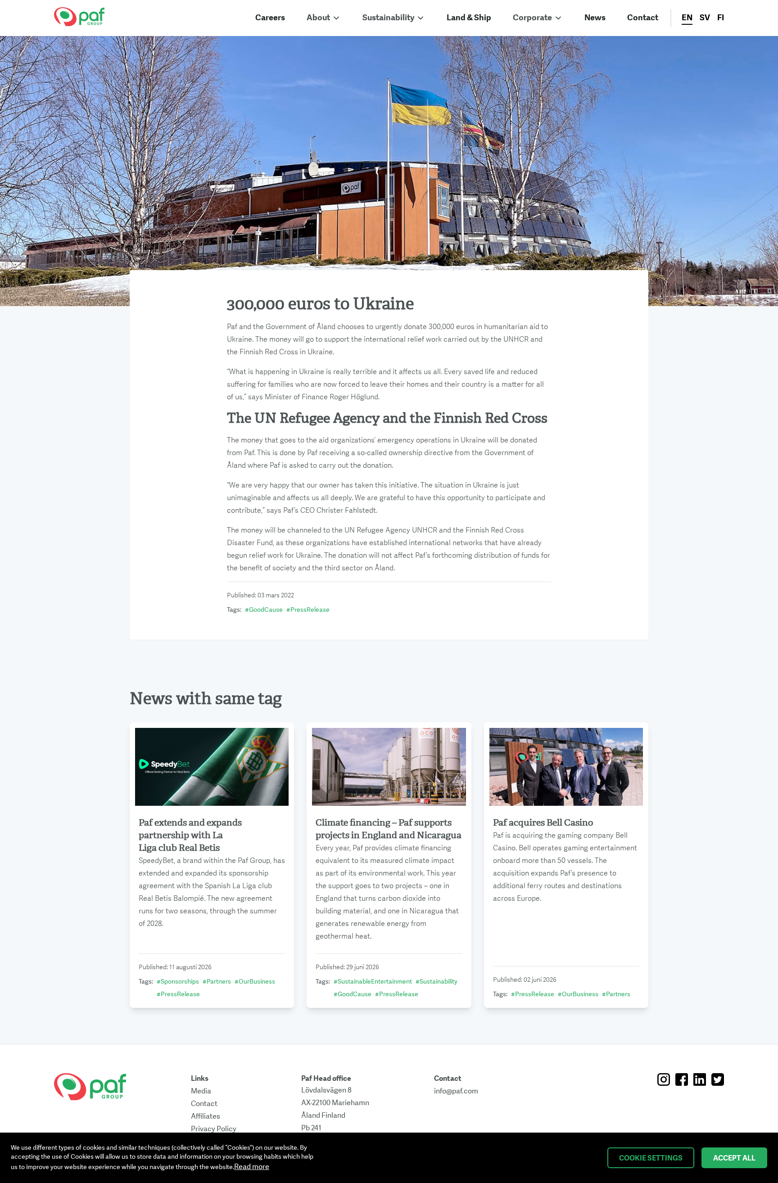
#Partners (217, 981)
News (595, 17)
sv (705, 17)
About (318, 17)
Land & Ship (469, 17)
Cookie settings (651, 1158)
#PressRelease (308, 609)
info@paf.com (456, 1091)
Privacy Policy (213, 1129)
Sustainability (388, 17)
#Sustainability (436, 981)
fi (720, 17)
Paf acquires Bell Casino (543, 823)
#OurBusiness (255, 981)
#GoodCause (264, 609)
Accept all (734, 1158)
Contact (642, 17)
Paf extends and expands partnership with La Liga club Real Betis (190, 835)
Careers (270, 17)
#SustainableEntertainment (373, 981)
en (687, 17)
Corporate (532, 17)
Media (201, 1091)
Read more (251, 1167)
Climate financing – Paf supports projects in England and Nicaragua (388, 829)
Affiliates (205, 1116)
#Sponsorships (178, 981)
